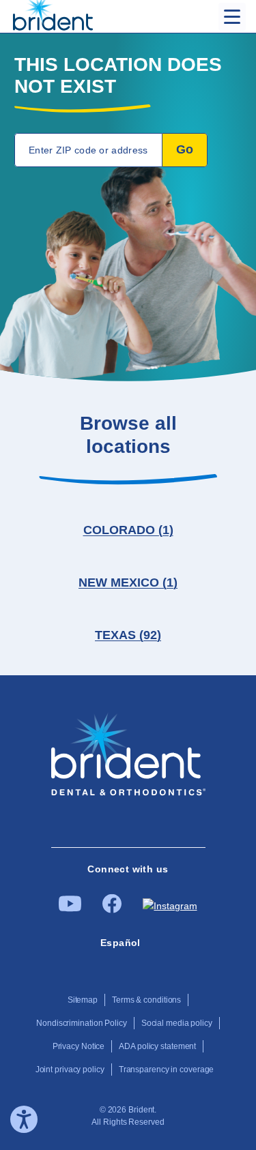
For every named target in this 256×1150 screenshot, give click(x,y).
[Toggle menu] (232, 17)
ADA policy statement (157, 1046)
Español (120, 942)
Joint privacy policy (69, 1069)
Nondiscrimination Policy (81, 1023)
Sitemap (83, 1000)
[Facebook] (112, 909)
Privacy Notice (79, 1046)
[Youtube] (70, 908)
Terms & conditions (146, 1000)
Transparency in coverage (166, 1069)
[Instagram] (170, 905)
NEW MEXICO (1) (128, 582)
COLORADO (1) (128, 530)
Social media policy (176, 1023)
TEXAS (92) (128, 635)
